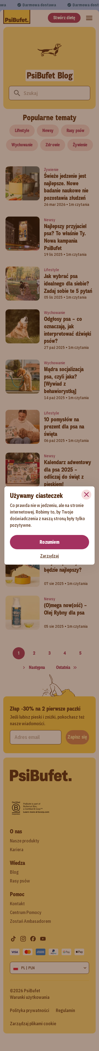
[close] (86, 495)
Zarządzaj (49, 556)
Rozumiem (49, 542)
